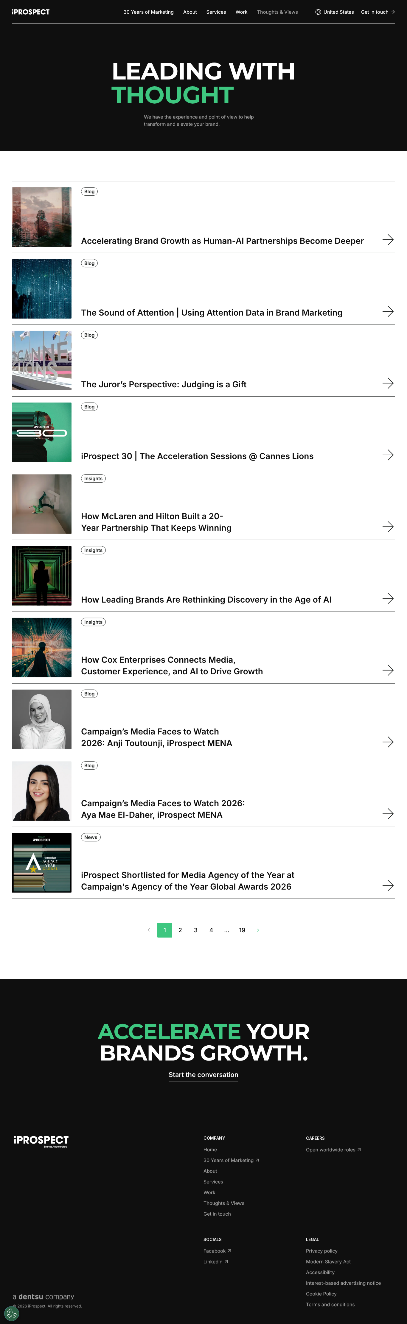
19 (242, 930)
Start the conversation (203, 1075)
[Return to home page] (30, 12)
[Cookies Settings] (11, 1313)
